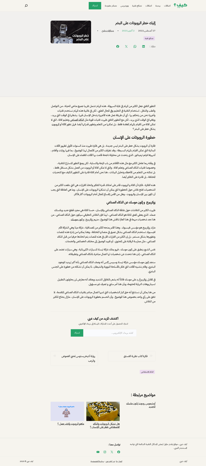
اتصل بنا (119, 461)
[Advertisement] (103, 72)
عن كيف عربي (110, 461)
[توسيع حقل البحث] (26, 5)
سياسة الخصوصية (97, 461)
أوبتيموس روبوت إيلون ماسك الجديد (140, 405)
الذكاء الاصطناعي (147, 371)
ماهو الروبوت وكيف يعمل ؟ (70, 423)
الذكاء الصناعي (77, 120)
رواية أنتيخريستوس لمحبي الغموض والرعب (78, 358)
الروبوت (55, 124)
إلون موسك (77, 219)
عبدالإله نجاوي (108, 30)
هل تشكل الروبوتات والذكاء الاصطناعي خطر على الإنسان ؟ (105, 425)
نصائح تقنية (149, 38)
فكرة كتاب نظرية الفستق (136, 356)
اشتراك (95, 5)
